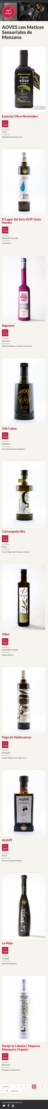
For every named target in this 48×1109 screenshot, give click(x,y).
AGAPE (7, 840)
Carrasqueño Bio (13, 531)
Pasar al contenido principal (11, 1)
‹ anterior (5, 1086)
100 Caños (9, 428)
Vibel (5, 634)
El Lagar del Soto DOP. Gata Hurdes (21, 220)
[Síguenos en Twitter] (4, 1105)
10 (7, 1091)
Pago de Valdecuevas (16, 737)
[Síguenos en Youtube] (13, 1105)
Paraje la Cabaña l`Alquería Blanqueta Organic (21, 1047)
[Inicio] (11, 11)
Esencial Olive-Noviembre (20, 116)
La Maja (7, 943)
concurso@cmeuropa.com (12, 1102)
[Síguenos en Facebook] (8, 1105)
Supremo (8, 325)
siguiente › (15, 1091)
